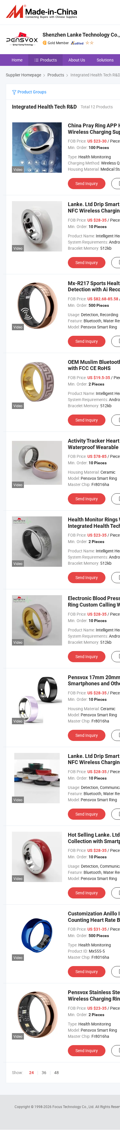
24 (31, 1072)
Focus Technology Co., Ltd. (73, 1106)
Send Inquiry (86, 183)
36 (44, 1072)
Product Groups (31, 92)
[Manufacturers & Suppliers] (42, 11)
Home (17, 60)
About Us (76, 60)
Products (48, 60)
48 (56, 1072)
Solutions (105, 60)
